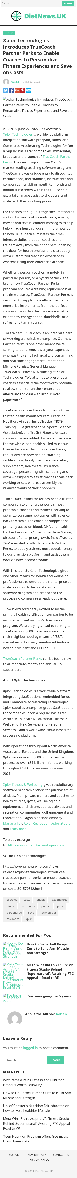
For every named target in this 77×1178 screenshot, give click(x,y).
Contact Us (61, 1155)
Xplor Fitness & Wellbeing (23, 784)
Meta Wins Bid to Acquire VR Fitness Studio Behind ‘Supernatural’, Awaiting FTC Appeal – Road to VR (50, 971)
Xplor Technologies (18, 134)
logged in (30, 1047)
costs (27, 900)
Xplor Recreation (37, 823)
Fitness (9, 33)
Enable (41, 900)
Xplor (29, 919)
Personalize (14, 912)
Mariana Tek (12, 823)
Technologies (49, 912)
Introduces (28, 906)
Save (31, 912)
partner (46, 906)
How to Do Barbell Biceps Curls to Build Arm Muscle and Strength (48, 948)
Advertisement (38, 1155)
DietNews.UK (44, 1171)
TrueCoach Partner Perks (22, 658)
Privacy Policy (39, 1160)
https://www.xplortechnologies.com (36, 845)
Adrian (15, 82)
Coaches (12, 900)
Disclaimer (15, 1155)
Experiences (59, 900)
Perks (60, 906)
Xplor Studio (60, 823)
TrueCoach (18, 829)
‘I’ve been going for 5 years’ (49, 996)
